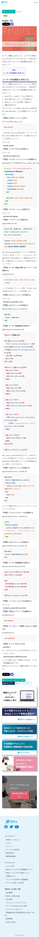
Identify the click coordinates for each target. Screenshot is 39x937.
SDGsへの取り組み (13, 896)
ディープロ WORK (13, 850)
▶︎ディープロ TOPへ (23, 683)
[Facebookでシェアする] (11, 24)
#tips (5, 16)
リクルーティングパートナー (16, 903)
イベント (9, 846)
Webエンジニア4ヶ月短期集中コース (19, 869)
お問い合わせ (11, 922)
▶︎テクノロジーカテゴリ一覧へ (13, 680)
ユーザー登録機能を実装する (13, 73)
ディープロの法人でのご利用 (16, 906)
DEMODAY (10, 853)
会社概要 (9, 893)
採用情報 (9, 919)
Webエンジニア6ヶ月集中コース (17, 873)
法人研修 (9, 899)
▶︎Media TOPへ (8, 683)
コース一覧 (10, 866)
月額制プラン (11, 876)
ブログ (8, 843)
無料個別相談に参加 (19, 795)
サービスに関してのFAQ (15, 883)
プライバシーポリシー (14, 909)
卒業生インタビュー (13, 840)
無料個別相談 (11, 856)
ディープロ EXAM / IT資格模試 (17, 879)
